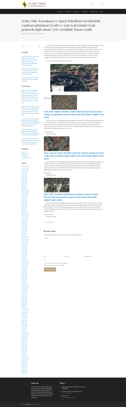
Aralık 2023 (24, 229)
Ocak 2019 (24, 346)
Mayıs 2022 (24, 267)
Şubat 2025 (24, 201)
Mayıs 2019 (24, 338)
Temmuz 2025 (25, 192)
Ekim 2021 (24, 281)
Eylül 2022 (24, 259)
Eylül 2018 (24, 354)
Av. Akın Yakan (39, 33)
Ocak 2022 (24, 275)
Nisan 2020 (24, 316)
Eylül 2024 (24, 211)
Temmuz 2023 (25, 239)
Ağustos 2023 (25, 237)
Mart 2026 (24, 176)
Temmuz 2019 (25, 334)
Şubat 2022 (24, 273)
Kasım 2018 (24, 350)
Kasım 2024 (24, 207)
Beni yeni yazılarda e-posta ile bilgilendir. (55, 265)
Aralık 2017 (24, 371)
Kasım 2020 (24, 302)
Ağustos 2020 (25, 308)
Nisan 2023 (24, 245)
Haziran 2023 (24, 241)
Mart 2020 (24, 318)
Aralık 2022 (24, 253)
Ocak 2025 (24, 203)
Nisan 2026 (24, 174)
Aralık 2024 (24, 205)
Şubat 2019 (24, 344)
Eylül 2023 (24, 235)
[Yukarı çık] (121, 402)
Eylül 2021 (24, 283)
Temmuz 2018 (25, 358)
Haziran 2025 (24, 194)
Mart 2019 (24, 342)
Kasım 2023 (24, 231)
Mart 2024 (24, 223)
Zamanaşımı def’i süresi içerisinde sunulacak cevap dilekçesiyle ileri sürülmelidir (29, 79)
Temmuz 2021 (25, 286)
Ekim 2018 (24, 352)
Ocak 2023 (24, 251)
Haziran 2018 (24, 360)
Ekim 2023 (24, 233)
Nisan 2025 (24, 198)
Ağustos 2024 (25, 213)
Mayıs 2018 (24, 362)
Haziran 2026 (24, 170)
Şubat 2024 (24, 225)
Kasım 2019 (24, 326)
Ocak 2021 (24, 298)
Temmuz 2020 (25, 310)
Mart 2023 (24, 247)
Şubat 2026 (24, 178)
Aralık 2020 (24, 300)
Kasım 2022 (24, 255)
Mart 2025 (24, 199)
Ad (45, 256)
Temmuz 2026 (25, 168)
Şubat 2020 (24, 320)
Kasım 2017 (24, 373)
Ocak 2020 (24, 322)
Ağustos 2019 (25, 332)
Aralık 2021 (24, 277)
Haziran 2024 (24, 217)
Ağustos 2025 (25, 190)
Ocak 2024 (24, 227)
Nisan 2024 (24, 221)
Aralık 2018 (24, 348)
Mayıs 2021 (24, 290)
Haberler (52, 222)
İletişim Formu (65, 395)
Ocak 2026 (24, 180)
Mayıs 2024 (24, 219)
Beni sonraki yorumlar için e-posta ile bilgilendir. (57, 263)
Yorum (46, 238)
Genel (22, 152)
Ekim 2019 (24, 328)
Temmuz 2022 (25, 263)
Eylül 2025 (24, 188)
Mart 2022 (24, 271)
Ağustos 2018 (25, 356)
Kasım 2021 (24, 279)
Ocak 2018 (24, 369)
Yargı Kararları (24, 158)
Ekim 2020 (24, 304)
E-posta (66, 256)
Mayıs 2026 (24, 172)
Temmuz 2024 (25, 215)
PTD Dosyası (52, 53)
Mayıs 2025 (24, 196)
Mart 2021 (24, 294)
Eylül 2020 (24, 306)
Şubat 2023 (24, 249)
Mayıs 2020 (24, 314)
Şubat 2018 (24, 367)
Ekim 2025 (24, 186)
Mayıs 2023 (24, 243)
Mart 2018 (24, 366)
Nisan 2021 (24, 292)
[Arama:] (95, 4)
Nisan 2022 (24, 269)
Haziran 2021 (24, 288)
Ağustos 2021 (25, 284)
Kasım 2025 (24, 184)
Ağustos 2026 (25, 166)
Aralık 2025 (24, 182)
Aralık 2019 (24, 324)
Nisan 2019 (24, 340)
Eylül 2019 (24, 330)
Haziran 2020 (24, 312)
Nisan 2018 (24, 364)
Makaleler (23, 156)
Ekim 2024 (24, 209)
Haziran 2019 (24, 336)
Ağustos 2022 (25, 261)
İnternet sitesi (87, 256)
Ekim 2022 (24, 257)
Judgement (28, 404)
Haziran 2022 (24, 265)
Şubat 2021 (24, 296)
